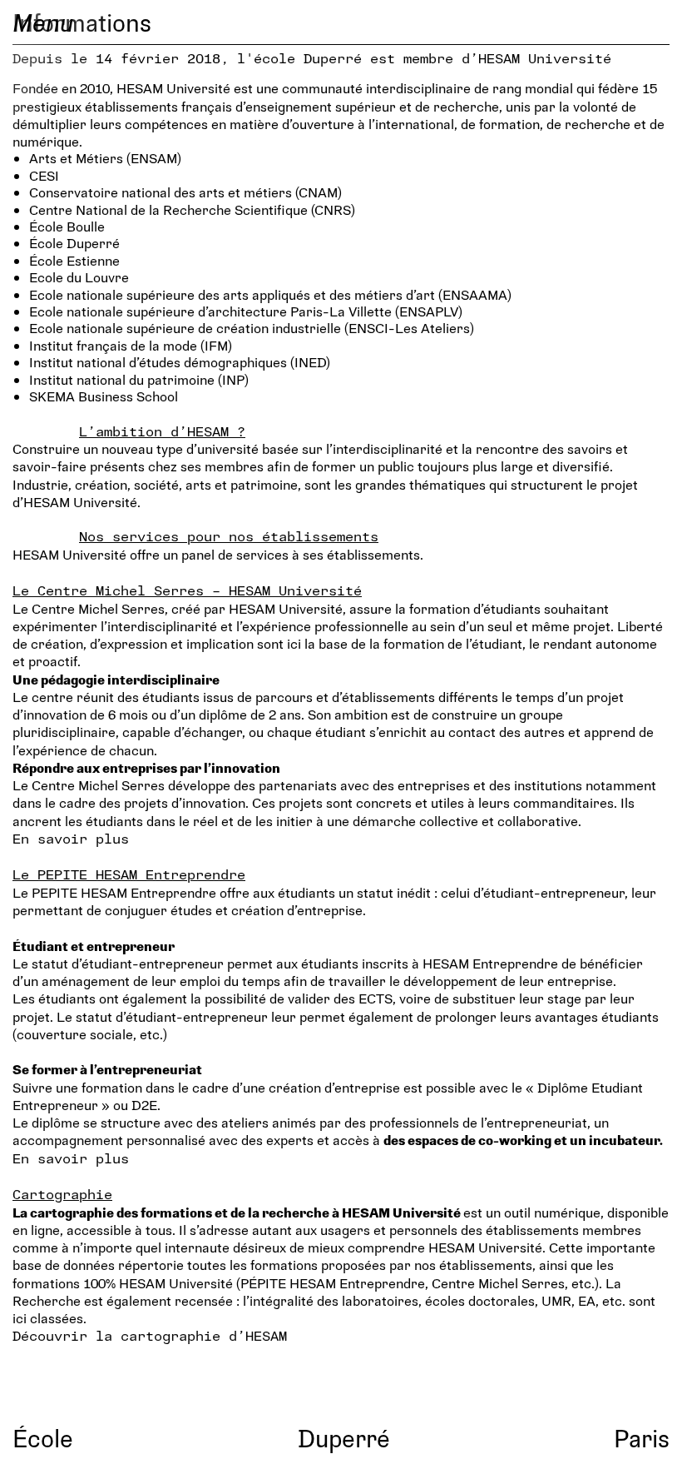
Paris (642, 1437)
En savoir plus (70, 838)
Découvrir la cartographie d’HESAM (149, 1335)
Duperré (344, 1437)
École (42, 1437)
